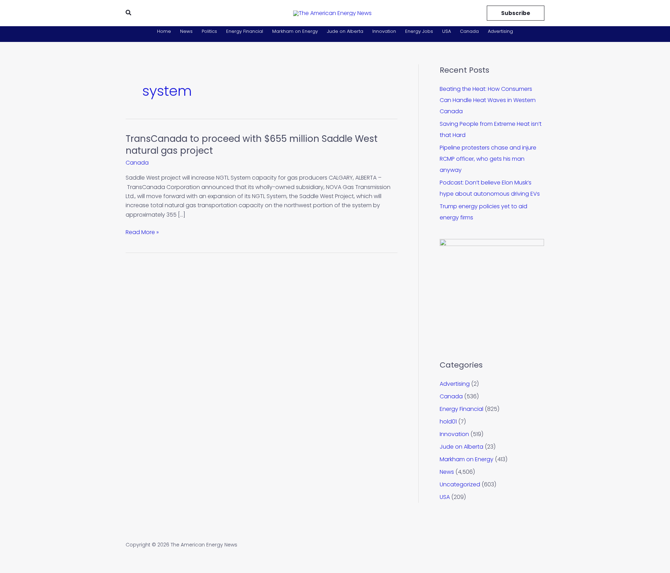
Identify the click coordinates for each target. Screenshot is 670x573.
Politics (209, 31)
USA (446, 31)
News (186, 31)
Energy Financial (244, 31)
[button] (129, 13)
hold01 (448, 422)
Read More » (142, 232)
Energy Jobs (419, 31)
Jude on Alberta (345, 31)
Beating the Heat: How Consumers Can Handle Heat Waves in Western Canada (488, 100)
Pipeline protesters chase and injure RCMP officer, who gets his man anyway (488, 159)
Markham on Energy (295, 31)
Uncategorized (460, 484)
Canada (469, 31)
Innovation (384, 31)
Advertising (500, 31)
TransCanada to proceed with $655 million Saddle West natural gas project (252, 144)
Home (164, 31)
